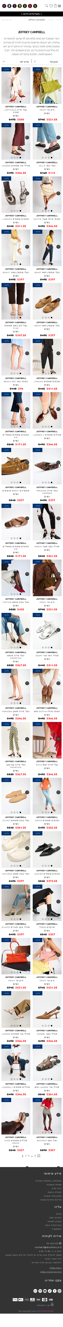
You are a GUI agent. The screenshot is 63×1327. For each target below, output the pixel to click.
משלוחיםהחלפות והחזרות (49, 1181)
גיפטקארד (57, 1229)
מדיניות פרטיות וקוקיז (51, 1200)
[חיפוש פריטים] (46, 6)
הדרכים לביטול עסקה (51, 1272)
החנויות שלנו (55, 1218)
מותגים (50, 20)
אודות (59, 1214)
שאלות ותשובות (54, 1185)
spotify (40, 1291)
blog (35, 1291)
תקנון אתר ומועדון (53, 1196)
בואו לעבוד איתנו (53, 1225)
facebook (54, 1291)
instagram (59, 1291)
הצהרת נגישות (55, 1192)
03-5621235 (53, 1243)
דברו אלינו (57, 1188)
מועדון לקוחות (55, 1221)
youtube (45, 1291)
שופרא (58, 20)
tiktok (50, 1291)
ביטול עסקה (56, 1268)
